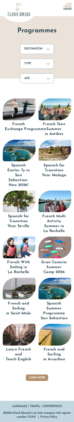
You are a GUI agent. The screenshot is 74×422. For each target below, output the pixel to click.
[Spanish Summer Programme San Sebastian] (54, 299)
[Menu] (67, 5)
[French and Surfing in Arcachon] (54, 343)
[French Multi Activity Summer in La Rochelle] (54, 212)
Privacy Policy (48, 417)
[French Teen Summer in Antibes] (54, 117)
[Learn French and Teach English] (19, 343)
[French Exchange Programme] (19, 117)
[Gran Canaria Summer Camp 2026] (54, 256)
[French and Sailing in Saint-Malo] (19, 299)
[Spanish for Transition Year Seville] (19, 212)
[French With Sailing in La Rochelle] (19, 256)
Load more (37, 377)
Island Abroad (21, 413)
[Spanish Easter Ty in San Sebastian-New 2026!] (19, 164)
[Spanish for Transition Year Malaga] (54, 164)
